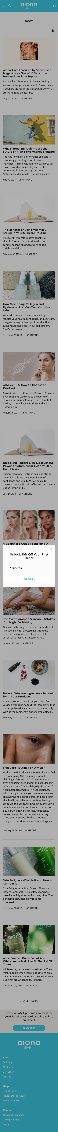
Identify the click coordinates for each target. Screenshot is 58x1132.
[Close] (51, 549)
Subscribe (29, 579)
